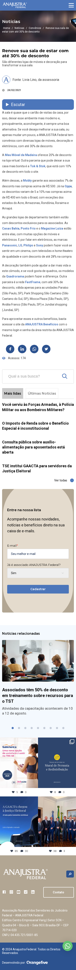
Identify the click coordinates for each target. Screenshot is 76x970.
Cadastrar (38, 589)
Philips (28, 245)
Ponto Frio (28, 228)
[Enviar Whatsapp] (34, 349)
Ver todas (60, 480)
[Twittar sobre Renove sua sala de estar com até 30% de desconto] (46, 349)
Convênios (35, 28)
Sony (39, 245)
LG (20, 245)
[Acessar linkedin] (33, 892)
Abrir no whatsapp (67, 946)
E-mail (12, 545)
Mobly (27, 180)
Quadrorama (15, 276)
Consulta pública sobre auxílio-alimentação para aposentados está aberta (33, 447)
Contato (58, 892)
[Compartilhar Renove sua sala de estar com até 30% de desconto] (10, 349)
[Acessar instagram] (11, 892)
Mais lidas (12, 393)
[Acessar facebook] (4, 892)
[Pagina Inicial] (14, 5)
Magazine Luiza (52, 228)
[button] (71, 5)
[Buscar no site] (70, 874)
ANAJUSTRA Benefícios (41, 324)
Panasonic (9, 245)
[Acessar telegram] (26, 892)
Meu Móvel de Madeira (21, 155)
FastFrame (32, 282)
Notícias (19, 28)
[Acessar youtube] (18, 892)
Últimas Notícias (42, 393)
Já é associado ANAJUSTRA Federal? (34, 565)
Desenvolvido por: (14, 962)
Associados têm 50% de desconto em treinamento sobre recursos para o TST (37, 695)
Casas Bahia (10, 228)
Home (6, 28)
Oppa (68, 186)
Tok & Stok (37, 166)
